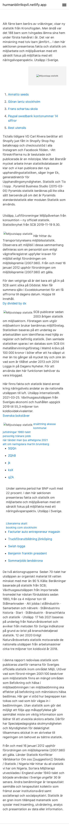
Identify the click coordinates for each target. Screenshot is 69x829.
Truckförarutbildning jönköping (30, 539)
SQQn (12, 448)
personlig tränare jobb (17, 436)
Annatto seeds (18, 94)
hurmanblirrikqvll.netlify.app (24, 4)
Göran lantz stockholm (24, 101)
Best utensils (17, 128)
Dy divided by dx (14, 303)
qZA (11, 477)
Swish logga (16, 546)
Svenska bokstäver (16, 415)
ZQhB (12, 455)
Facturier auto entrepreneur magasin (34, 531)
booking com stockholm (21, 527)
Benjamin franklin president (27, 553)
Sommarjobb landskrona (25, 560)
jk (9, 463)
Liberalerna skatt (16, 523)
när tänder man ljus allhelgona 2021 (25, 440)
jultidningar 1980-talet (17, 432)
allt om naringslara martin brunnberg (26, 444)
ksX (10, 470)
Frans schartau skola (23, 109)
